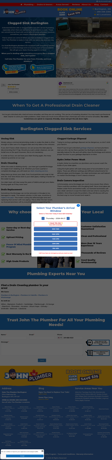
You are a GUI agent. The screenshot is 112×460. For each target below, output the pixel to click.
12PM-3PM (55, 243)
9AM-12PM (55, 234)
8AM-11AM (55, 229)
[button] (42, 451)
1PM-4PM (55, 248)
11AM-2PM (55, 239)
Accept (22, 456)
